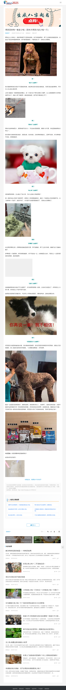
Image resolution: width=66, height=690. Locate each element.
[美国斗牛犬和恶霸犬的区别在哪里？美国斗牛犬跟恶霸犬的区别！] (13, 620)
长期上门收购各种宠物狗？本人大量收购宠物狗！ (40, 655)
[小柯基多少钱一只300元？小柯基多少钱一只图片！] (13, 594)
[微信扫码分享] (47, 531)
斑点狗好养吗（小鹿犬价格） (15, 515)
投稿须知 (47, 688)
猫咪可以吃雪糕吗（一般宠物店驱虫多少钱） (19, 505)
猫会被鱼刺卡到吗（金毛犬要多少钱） (17, 509)
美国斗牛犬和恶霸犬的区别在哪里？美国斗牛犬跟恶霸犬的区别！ (41, 616)
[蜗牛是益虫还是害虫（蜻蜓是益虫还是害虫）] (13, 633)
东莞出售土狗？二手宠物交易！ (34, 564)
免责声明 (34, 688)
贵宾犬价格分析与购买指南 (15, 577)
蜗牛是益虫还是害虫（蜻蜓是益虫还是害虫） (39, 629)
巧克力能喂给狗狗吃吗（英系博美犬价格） (45, 515)
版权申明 (15, 688)
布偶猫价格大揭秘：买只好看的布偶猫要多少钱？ (23, 668)
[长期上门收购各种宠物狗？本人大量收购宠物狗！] (13, 659)
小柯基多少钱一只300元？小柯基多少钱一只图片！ (41, 590)
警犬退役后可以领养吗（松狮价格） (44, 505)
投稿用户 (7, 33)
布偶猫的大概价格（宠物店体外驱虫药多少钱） (45, 510)
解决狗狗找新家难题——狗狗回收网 (18, 551)
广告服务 (40, 688)
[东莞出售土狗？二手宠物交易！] (13, 567)
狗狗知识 (28, 33)
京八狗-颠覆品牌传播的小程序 (16, 642)
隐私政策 (21, 688)
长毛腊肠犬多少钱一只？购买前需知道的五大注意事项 (25, 603)
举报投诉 (28, 688)
